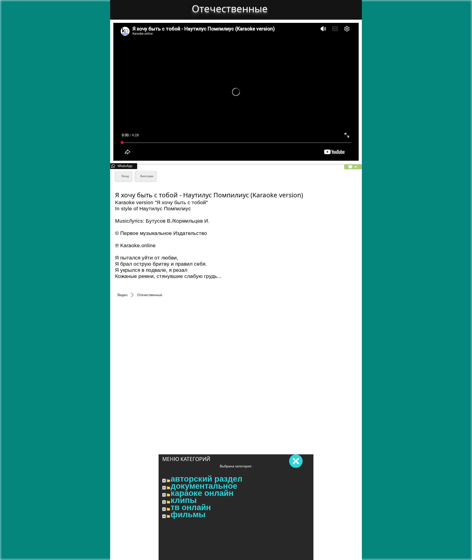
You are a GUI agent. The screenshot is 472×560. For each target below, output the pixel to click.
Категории (146, 176)
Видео (123, 295)
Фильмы (188, 514)
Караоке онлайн (202, 493)
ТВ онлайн (191, 507)
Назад (125, 176)
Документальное (204, 486)
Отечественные (230, 8)
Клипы (184, 500)
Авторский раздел (206, 478)
